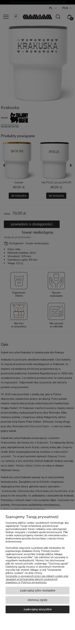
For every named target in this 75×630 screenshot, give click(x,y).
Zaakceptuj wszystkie (38, 609)
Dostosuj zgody (37, 600)
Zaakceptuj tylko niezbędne (37, 590)
